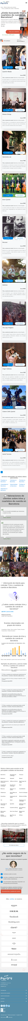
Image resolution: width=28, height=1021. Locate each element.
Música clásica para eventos (10, 7)
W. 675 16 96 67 (3, 984)
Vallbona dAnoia (14, 781)
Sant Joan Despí (14, 811)
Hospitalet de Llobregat (13, 775)
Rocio (7, 868)
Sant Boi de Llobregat (12, 785)
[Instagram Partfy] (4, 1006)
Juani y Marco (7, 538)
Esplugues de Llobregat (22, 800)
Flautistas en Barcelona (4, 481)
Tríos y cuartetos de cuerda (8, 8)
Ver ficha (8, 407)
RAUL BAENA (7, 517)
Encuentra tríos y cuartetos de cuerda (11, 891)
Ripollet (2, 807)
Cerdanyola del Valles (13, 797)
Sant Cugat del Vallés (22, 782)
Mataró (20, 778)
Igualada (12, 803)
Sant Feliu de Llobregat (4, 804)
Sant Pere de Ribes (13, 815)
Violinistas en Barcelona (13, 481)
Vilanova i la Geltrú (13, 789)
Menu (7, 1)
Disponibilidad (20, 67)
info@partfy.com (3, 986)
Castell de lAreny (14, 807)
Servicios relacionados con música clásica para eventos (14, 477)
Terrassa (21, 774)
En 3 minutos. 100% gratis (8, 34)
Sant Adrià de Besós (22, 808)
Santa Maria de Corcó (13, 793)
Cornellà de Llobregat (3, 785)
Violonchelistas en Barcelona (13, 485)
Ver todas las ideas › (14, 845)
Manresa (3, 788)
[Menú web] (26, 2)
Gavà (11, 800)
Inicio (2, 7)
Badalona (3, 778)
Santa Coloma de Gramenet (5, 782)
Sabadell (12, 778)
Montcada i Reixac (3, 812)
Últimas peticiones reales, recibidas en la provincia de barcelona (14, 670)
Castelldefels (22, 788)
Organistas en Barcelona (4, 489)
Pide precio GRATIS (14, 31)
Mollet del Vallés (23, 796)
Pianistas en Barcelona (22, 481)
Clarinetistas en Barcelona (4, 485)
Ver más (3, 25)
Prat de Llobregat (23, 792)
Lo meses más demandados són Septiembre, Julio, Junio (13, 644)
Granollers (3, 796)
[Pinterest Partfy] (9, 1006)
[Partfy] (5, 2)
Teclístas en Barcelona (22, 485)
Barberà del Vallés (22, 812)
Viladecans (3, 792)
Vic (1, 800)
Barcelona (3, 774)
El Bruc (21, 815)
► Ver (8, 67)
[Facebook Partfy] (2, 1006)
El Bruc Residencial (3, 815)
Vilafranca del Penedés (22, 804)
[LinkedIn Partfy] (6, 1006)
